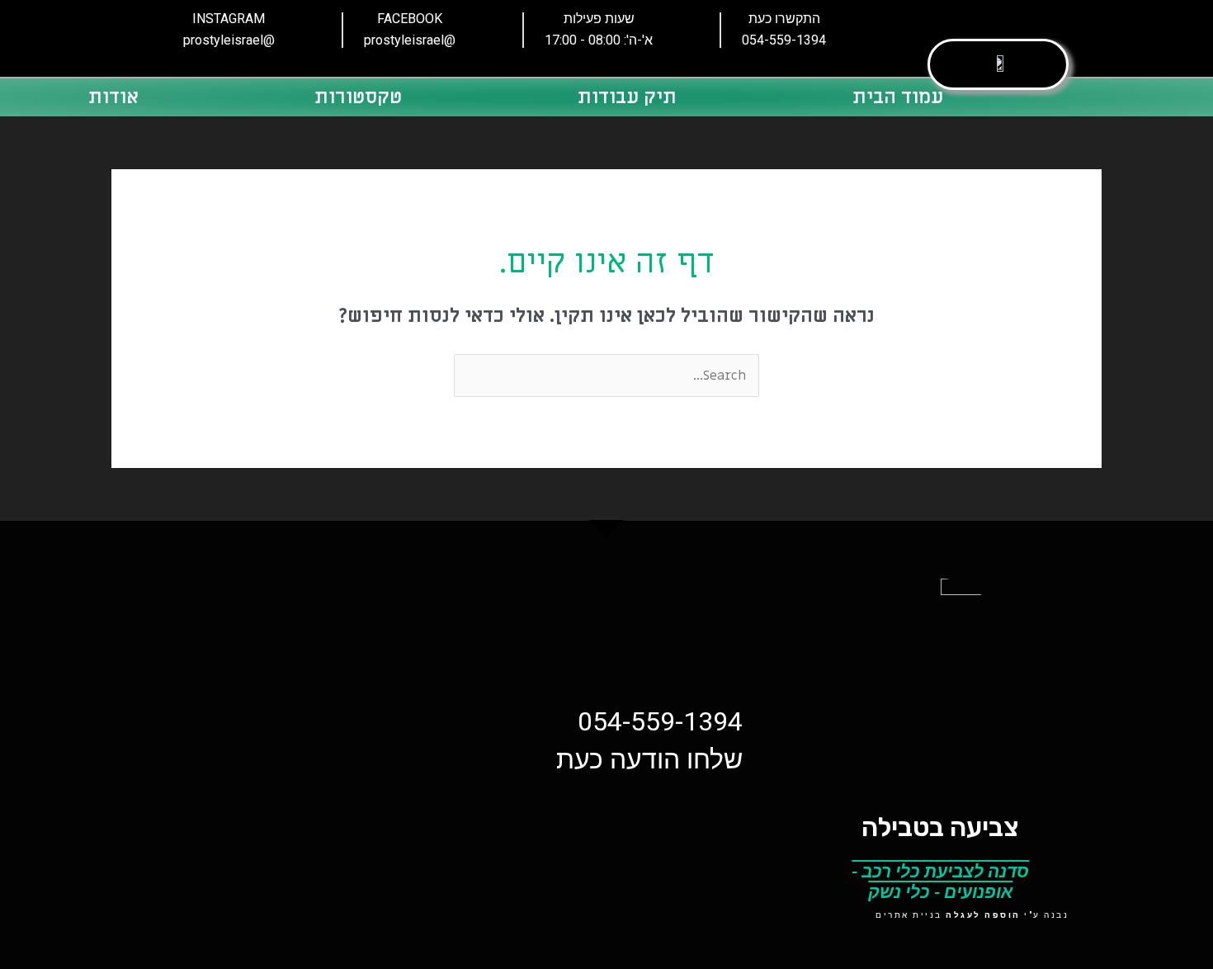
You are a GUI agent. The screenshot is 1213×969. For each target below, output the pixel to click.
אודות (113, 97)
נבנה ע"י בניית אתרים (972, 914)
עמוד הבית (897, 97)
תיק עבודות (627, 97)
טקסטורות (358, 97)
